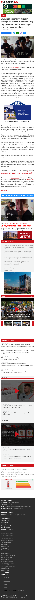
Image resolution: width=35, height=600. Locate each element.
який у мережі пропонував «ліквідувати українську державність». (17, 173)
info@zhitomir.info (13, 503)
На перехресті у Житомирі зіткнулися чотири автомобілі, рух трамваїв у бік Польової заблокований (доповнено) (16, 262)
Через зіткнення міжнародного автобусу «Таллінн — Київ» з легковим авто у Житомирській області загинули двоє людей (18, 253)
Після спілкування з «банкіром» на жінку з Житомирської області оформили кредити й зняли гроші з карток (18, 268)
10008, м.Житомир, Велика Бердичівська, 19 (19, 506)
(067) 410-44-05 (9, 504)
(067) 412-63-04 (20, 515)
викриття (30, 179)
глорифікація (23, 223)
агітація (9, 223)
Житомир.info (15, 178)
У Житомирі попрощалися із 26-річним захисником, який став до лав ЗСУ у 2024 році (16, 358)
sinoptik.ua (21, 590)
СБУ (5, 223)
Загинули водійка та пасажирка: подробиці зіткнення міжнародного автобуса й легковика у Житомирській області (18, 247)
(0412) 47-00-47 (9, 515)
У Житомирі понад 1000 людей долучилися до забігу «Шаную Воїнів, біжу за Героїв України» (16, 371)
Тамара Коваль (18, 508)
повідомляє (15, 67)
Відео (4, 296)
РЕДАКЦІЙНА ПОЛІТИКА (5, 573)
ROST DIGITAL (20, 598)
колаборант (15, 223)
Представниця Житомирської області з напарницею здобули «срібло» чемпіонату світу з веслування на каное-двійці (17, 365)
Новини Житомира (8, 340)
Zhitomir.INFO (10, 596)
